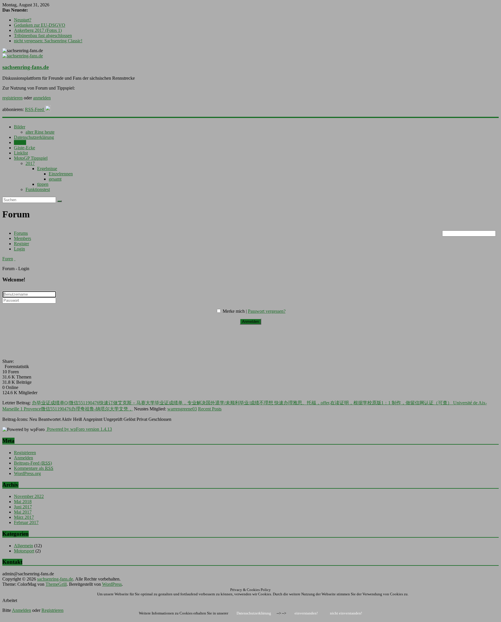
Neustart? (22, 19)
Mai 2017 (23, 512)
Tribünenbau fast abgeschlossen (43, 35)
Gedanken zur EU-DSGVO (39, 25)
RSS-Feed (35, 109)
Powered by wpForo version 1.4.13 (79, 429)
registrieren (12, 97)
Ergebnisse (47, 168)
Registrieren (25, 452)
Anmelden (23, 457)
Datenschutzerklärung (34, 137)
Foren (7, 258)
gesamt (55, 179)
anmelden (42, 97)
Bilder (19, 126)
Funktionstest (38, 189)
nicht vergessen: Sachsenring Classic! (48, 40)
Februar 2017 (26, 522)
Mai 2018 (23, 501)
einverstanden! (306, 613)
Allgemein (23, 545)
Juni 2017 (23, 506)
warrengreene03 (182, 408)
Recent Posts (210, 408)
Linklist (21, 152)
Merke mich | (235, 311)
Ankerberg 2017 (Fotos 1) (38, 30)
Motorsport (24, 550)
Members (22, 238)
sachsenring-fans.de (25, 67)
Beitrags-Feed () (33, 463)
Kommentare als (33, 468)
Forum (20, 142)
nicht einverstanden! (346, 613)
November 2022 (29, 496)
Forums (21, 233)
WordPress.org (27, 473)
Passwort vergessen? (267, 311)
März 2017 (24, 517)
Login (19, 248)
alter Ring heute (40, 132)
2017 (30, 163)
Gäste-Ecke (24, 147)
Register (21, 243)
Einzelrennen (61, 173)
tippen (42, 184)
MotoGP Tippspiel (31, 158)
